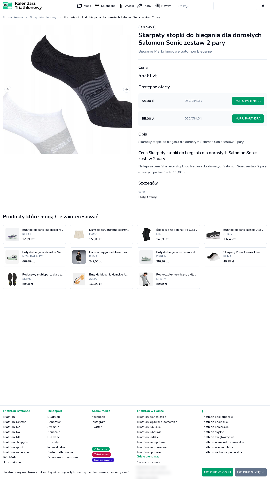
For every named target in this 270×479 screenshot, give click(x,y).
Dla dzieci (53, 437)
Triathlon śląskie (213, 432)
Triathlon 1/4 (11, 432)
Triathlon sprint (13, 447)
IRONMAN (9, 457)
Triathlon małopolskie (151, 442)
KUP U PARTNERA (248, 101)
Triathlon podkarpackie (217, 417)
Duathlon (53, 417)
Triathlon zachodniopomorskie (222, 452)
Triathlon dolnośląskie (151, 417)
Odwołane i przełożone (62, 457)
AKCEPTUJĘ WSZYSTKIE (218, 472)
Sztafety (53, 442)
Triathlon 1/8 (11, 437)
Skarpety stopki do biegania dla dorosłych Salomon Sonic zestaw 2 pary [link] (112, 17)
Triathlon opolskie (149, 452)
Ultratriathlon (12, 462)
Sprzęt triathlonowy (43, 17)
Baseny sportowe (148, 462)
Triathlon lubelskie (149, 432)
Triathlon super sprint (17, 452)
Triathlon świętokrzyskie (218, 437)
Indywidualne (56, 447)
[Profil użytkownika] (263, 6)
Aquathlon (54, 422)
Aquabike (53, 432)
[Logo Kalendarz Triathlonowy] (22, 6)
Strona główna (13, 17)
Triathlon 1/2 (11, 427)
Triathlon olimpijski (15, 442)
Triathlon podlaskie (215, 422)
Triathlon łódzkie (148, 437)
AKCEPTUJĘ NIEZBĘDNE (251, 472)
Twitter (97, 427)
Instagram (98, 422)
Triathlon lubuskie (149, 427)
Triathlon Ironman (14, 422)
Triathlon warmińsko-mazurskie (223, 442)
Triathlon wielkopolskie (217, 447)
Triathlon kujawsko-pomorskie (157, 422)
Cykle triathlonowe (60, 452)
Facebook (98, 417)
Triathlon (9, 417)
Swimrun (53, 427)
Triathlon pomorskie (215, 427)
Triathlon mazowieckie (152, 447)
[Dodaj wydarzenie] (253, 6)
